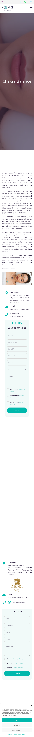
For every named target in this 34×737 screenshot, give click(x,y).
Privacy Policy (18, 659)
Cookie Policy (10, 734)
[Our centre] (7, 293)
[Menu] (31, 8)
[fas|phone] (4, 602)
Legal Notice (24, 734)
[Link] (7, 8)
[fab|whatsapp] (9, 602)
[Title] (30, 1)
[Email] (7, 307)
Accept (17, 720)
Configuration (17, 730)
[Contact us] (7, 314)
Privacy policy (17, 734)
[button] (31, 706)
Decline (17, 725)
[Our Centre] (5, 563)
